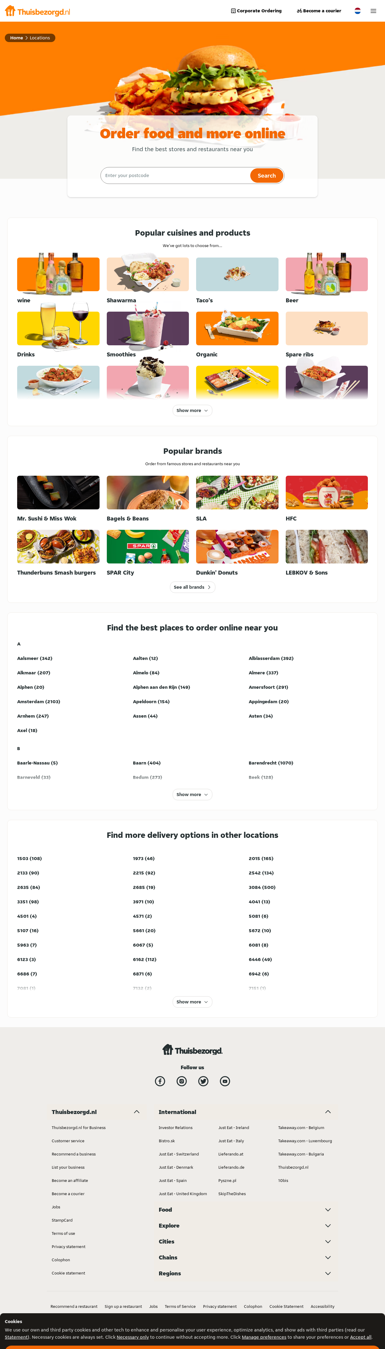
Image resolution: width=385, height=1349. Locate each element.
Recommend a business (74, 1154)
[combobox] (174, 175)
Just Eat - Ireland (233, 1127)
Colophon (61, 1259)
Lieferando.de (231, 1167)
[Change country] (357, 10)
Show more (189, 410)
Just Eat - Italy (231, 1140)
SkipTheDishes (232, 1193)
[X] (203, 1081)
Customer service (68, 1140)
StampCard (62, 1220)
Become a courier (322, 11)
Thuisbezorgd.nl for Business (79, 1127)
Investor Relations (175, 1127)
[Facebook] (160, 1081)
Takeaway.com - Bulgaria (301, 1154)
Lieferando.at (230, 1154)
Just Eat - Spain (173, 1180)
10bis (283, 1180)
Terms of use (63, 1233)
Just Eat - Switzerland (179, 1154)
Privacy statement (68, 1246)
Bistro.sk (167, 1140)
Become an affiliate (70, 1180)
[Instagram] (182, 1081)
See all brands (189, 587)
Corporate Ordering (259, 11)
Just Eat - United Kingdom (183, 1193)
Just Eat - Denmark (176, 1167)
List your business (68, 1167)
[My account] (373, 11)
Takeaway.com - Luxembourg (305, 1140)
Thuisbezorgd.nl (293, 1167)
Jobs (56, 1207)
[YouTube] (225, 1081)
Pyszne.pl (227, 1180)
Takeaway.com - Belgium (301, 1127)
